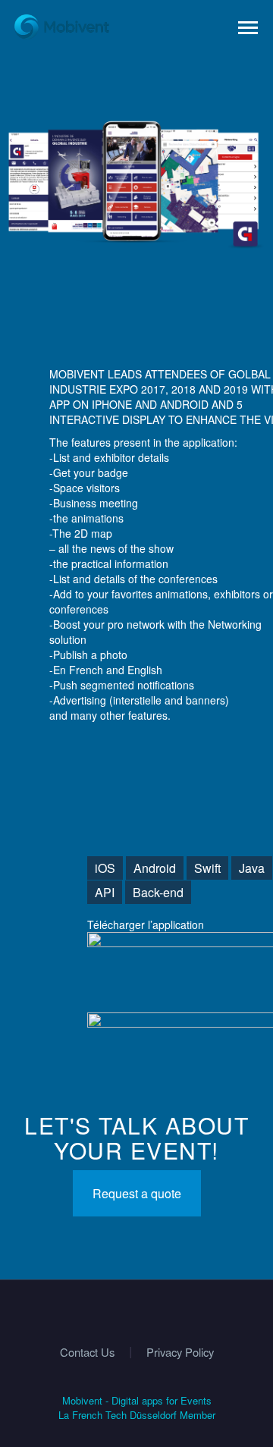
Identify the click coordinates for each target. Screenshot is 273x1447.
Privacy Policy (180, 1352)
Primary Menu (248, 28)
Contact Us (87, 1352)
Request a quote (137, 1193)
